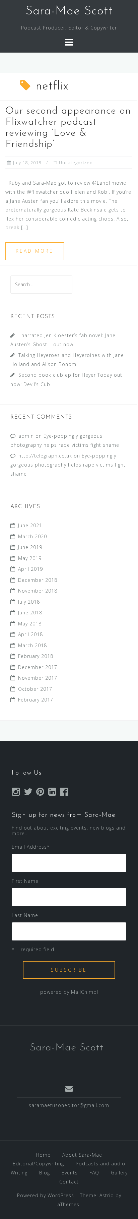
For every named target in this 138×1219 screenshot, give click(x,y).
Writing (19, 1172)
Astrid (106, 1195)
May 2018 (30, 623)
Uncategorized (76, 163)
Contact (69, 1181)
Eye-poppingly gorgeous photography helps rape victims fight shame (68, 464)
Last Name (25, 915)
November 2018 (37, 591)
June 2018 (30, 612)
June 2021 (30, 525)
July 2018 (29, 602)
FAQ (94, 1172)
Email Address (31, 847)
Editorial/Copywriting (38, 1163)
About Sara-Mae (82, 1155)
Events (70, 1172)
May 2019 (30, 558)
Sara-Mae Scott (69, 11)
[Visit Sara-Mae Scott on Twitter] (28, 793)
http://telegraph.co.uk (45, 455)
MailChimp (84, 992)
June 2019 (30, 547)
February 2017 (35, 699)
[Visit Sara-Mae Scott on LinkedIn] (52, 793)
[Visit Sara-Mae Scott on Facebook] (64, 793)
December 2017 (37, 667)
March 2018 (32, 645)
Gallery (119, 1172)
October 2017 (35, 689)
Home (43, 1155)
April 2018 (30, 634)
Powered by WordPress (45, 1195)
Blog (44, 1172)
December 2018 (37, 580)
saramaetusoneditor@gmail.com (69, 1105)
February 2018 (35, 656)
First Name (25, 881)
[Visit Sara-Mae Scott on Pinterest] (40, 793)
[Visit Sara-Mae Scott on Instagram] (16, 793)
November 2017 (37, 678)
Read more (35, 251)
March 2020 (32, 536)
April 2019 (30, 569)
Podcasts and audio (100, 1163)
